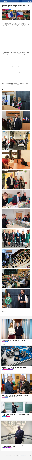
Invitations (24, 1)
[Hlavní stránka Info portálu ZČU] (5, 1)
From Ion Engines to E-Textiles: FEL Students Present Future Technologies (15, 415)
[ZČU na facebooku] (31, 455)
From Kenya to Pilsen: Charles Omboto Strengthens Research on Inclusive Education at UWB (16, 446)
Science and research (9, 369)
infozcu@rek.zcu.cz (23, 455)
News (21, 1)
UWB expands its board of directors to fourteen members (15, 340)
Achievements (5, 369)
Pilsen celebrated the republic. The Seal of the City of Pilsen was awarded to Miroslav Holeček (15, 396)
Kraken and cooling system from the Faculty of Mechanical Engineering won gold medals (15, 368)
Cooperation (3, 341)
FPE (2, 447)
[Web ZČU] (1, 1)
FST (2, 369)
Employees (10, 447)
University (6, 341)
